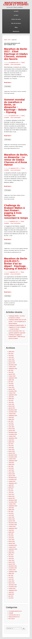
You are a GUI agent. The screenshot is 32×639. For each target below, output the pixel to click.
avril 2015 (11, 537)
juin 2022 (11, 381)
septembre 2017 (13, 483)
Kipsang (25, 301)
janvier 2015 (12, 543)
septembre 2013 (13, 571)
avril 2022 (11, 385)
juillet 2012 (11, 594)
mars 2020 (11, 426)
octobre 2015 (12, 526)
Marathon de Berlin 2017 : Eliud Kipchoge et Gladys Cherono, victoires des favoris (16, 54)
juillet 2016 (11, 509)
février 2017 (12, 496)
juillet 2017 (11, 487)
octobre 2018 (12, 458)
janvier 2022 (12, 389)
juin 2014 (11, 554)
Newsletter (16, 31)
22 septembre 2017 (14, 168)
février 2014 (12, 562)
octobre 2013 (12, 569)
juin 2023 (11, 370)
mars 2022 (11, 387)
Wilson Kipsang (19, 146)
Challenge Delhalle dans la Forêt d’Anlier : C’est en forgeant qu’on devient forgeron (17, 321)
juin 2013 (11, 575)
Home (5, 39)
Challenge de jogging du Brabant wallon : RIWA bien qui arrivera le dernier (17, 336)
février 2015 (12, 541)
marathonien (12, 146)
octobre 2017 (12, 481)
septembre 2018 (13, 460)
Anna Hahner (13, 91)
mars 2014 (11, 560)
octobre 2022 (12, 376)
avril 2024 (11, 357)
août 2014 (11, 551)
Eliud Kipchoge (13, 144)
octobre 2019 (12, 436)
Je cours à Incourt (14, 248)
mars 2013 (11, 581)
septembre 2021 (13, 395)
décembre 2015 (13, 522)
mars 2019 (11, 449)
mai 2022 (11, 383)
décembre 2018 (13, 455)
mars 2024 (11, 359)
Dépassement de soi (14, 148)
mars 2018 (11, 472)
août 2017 (11, 485)
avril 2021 (11, 402)
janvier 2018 (12, 475)
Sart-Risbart (11, 250)
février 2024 (12, 361)
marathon (24, 91)
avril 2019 (11, 447)
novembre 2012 (13, 586)
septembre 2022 (13, 378)
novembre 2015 (13, 524)
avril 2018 (11, 470)
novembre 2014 (13, 545)
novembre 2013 (13, 568)
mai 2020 (11, 423)
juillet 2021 (11, 398)
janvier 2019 (12, 453)
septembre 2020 (13, 415)
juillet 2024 (11, 351)
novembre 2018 (13, 457)
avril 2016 (11, 515)
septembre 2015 (13, 528)
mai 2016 (11, 513)
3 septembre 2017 (13, 221)
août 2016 (11, 507)
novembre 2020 (13, 411)
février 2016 (12, 519)
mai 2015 (11, 536)
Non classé (12, 618)
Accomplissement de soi (15, 252)
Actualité (12, 93)
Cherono (19, 91)
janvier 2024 (12, 363)
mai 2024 (11, 355)
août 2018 (11, 462)
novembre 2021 (13, 391)
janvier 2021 (12, 408)
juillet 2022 (11, 379)
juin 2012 (11, 596)
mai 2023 (11, 372)
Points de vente (16, 19)
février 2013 (12, 583)
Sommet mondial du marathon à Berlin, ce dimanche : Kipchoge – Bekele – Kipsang (15, 106)
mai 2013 (11, 577)
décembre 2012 (13, 584)
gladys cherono (20, 195)
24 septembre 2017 (14, 62)
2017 (9, 39)
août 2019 (11, 440)
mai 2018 (11, 468)
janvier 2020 (12, 430)
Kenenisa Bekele (22, 144)
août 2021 (11, 396)
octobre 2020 (12, 413)
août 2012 (11, 592)
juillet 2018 (11, 464)
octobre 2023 (12, 366)
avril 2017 (11, 492)
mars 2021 (11, 404)
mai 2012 (11, 598)
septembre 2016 (13, 505)
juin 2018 (11, 466)
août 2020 (11, 417)
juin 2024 (11, 353)
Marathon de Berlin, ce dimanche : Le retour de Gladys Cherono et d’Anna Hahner (16, 159)
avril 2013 (11, 579)
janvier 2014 (12, 564)
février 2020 (12, 428)
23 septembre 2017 (14, 115)
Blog (16, 27)
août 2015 (11, 530)
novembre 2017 (13, 479)
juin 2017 (11, 489)
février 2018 (12, 474)
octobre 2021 (12, 393)
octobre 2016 (12, 504)
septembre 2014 (13, 549)
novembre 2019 (13, 434)
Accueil (16, 11)
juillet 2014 (11, 552)
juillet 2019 (11, 442)
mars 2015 (11, 539)
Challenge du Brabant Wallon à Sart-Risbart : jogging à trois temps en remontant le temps (16, 211)
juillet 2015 (11, 532)
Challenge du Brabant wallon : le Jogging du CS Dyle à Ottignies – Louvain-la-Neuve (17, 327)
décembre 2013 (13, 566)
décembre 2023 (13, 364)
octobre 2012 (12, 588)
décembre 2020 (13, 410)
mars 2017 (11, 494)
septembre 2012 (13, 590)
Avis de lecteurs (16, 23)
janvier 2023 (12, 374)
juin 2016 (11, 511)
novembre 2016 (13, 502)
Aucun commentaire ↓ (15, 64)
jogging (21, 248)
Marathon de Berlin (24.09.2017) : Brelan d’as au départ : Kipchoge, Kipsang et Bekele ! (16, 263)
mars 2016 (11, 517)
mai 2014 (11, 556)
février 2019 (12, 451)
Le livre (16, 15)
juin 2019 (11, 443)
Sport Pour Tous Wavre (19, 250)
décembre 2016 (13, 500)
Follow (8, 86)
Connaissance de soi (14, 615)
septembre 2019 (13, 438)
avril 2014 (11, 558)
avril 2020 (11, 425)
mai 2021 (11, 400)
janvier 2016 (12, 521)
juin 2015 (11, 534)
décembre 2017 (13, 477)
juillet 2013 (11, 573)
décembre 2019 (13, 432)
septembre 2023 (13, 368)
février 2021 (12, 406)
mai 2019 (11, 445)
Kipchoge (21, 301)
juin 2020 (11, 421)
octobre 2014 (12, 547)
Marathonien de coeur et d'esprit (16, 3)
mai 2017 (11, 490)
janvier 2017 (12, 498)
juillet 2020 (11, 419)
